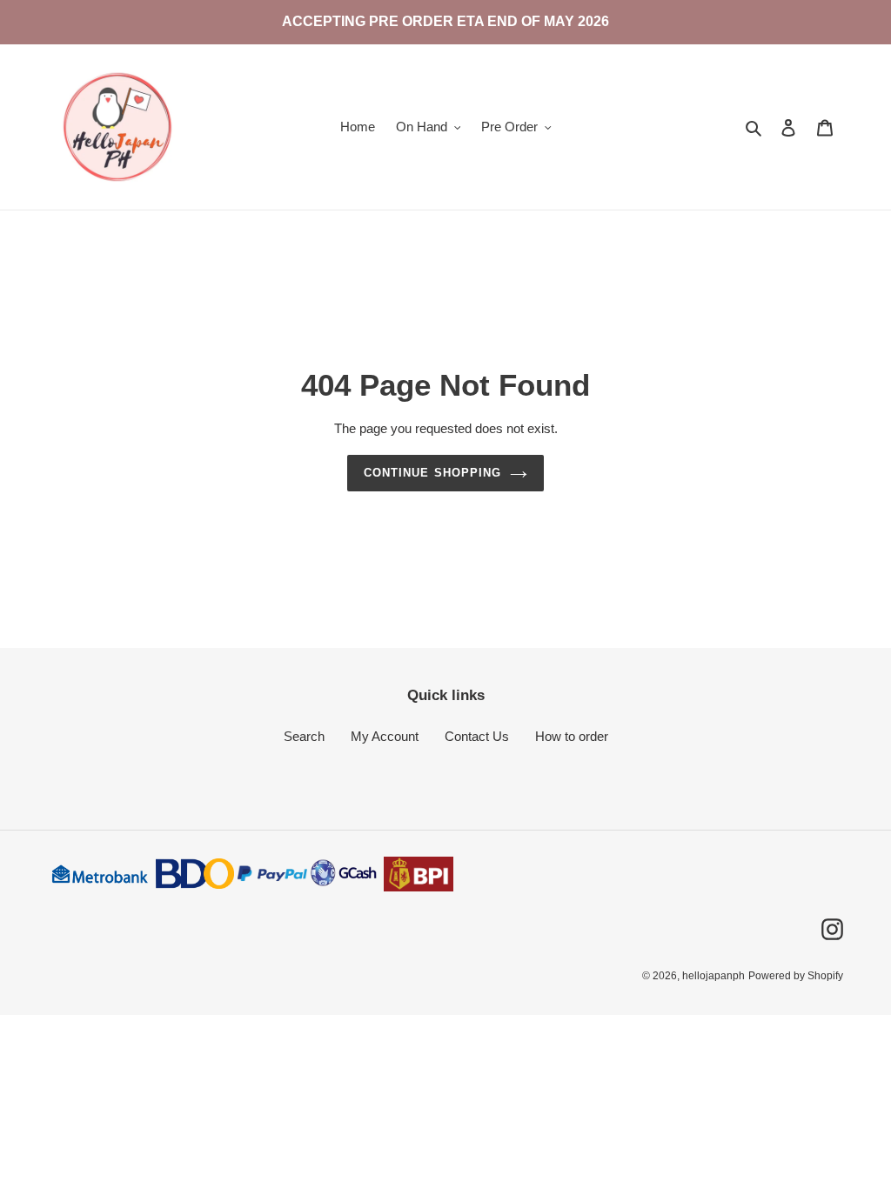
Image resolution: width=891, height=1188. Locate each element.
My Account (385, 736)
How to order (571, 736)
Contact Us (477, 736)
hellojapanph (713, 976)
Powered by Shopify (795, 976)
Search (304, 736)
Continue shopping (432, 472)
